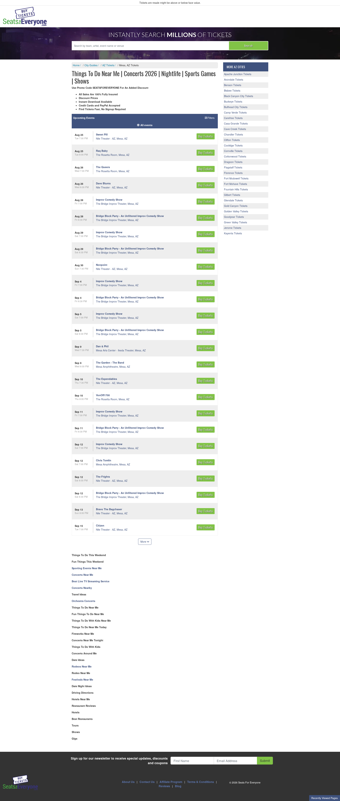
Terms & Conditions (200, 782)
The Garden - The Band (110, 362)
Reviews (164, 786)
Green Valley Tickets (235, 222)
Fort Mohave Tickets (235, 184)
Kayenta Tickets (233, 233)
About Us (128, 782)
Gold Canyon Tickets (235, 206)
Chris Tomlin (103, 460)
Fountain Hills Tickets (236, 189)
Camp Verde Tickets (235, 112)
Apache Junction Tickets (237, 74)
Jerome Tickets (232, 228)
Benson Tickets (232, 85)
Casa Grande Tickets (236, 123)
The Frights (103, 476)
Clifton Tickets (232, 140)
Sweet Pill (102, 134)
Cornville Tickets (233, 151)
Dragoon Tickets (233, 162)
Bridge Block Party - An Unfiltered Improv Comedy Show (130, 216)
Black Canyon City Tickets (238, 96)
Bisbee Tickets (232, 90)
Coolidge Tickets (233, 145)
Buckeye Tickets (233, 101)
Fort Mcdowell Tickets (236, 178)
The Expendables (106, 379)
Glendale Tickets (233, 200)
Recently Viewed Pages (324, 798)
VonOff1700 (103, 395)
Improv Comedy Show (109, 199)
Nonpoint (101, 265)
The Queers (103, 167)
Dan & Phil (102, 346)
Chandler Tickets (233, 134)
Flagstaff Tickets (233, 167)
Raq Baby (102, 150)
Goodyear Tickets (234, 217)
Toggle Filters (207, 118)
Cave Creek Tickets (235, 129)
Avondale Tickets (233, 79)
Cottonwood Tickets (235, 156)
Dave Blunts (103, 183)
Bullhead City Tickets (235, 107)
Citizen (100, 525)
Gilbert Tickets (232, 195)
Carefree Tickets (233, 118)
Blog (178, 786)
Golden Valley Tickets (236, 211)
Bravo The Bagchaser (109, 509)
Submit (265, 760)
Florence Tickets (233, 173)
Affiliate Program (171, 782)
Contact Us (147, 782)
